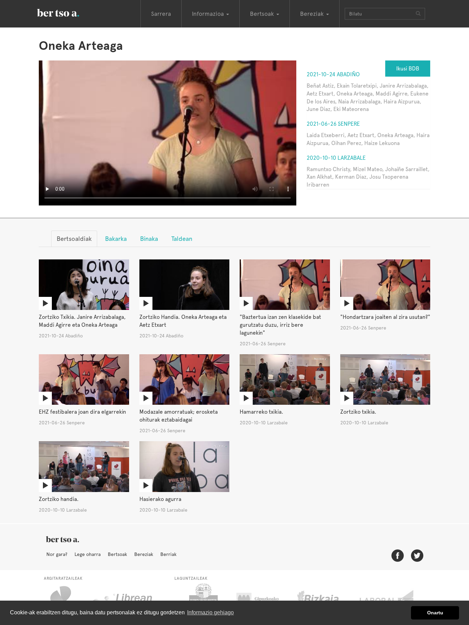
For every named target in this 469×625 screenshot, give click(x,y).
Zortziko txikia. (358, 412)
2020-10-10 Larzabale (336, 158)
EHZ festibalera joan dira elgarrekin (82, 412)
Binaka (149, 238)
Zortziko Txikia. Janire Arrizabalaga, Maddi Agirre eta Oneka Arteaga (82, 321)
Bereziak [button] (312, 13)
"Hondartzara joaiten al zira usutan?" (385, 317)
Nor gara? (56, 554)
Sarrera (161, 13)
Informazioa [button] (209, 13)
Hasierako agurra (160, 499)
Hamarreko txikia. (261, 412)
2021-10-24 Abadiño (333, 74)
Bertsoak (117, 554)
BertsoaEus (68, 12)
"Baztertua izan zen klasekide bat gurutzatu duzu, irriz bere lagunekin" (280, 325)
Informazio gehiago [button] (210, 612)
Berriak (168, 554)
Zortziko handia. (59, 499)
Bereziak (143, 554)
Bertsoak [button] (263, 13)
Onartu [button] (435, 612)
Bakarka (116, 238)
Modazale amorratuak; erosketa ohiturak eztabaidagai (178, 416)
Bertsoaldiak (74, 238)
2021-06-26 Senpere (333, 124)
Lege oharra (88, 554)
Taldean (181, 238)
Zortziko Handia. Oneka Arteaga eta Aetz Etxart (183, 321)
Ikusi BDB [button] (407, 68)
